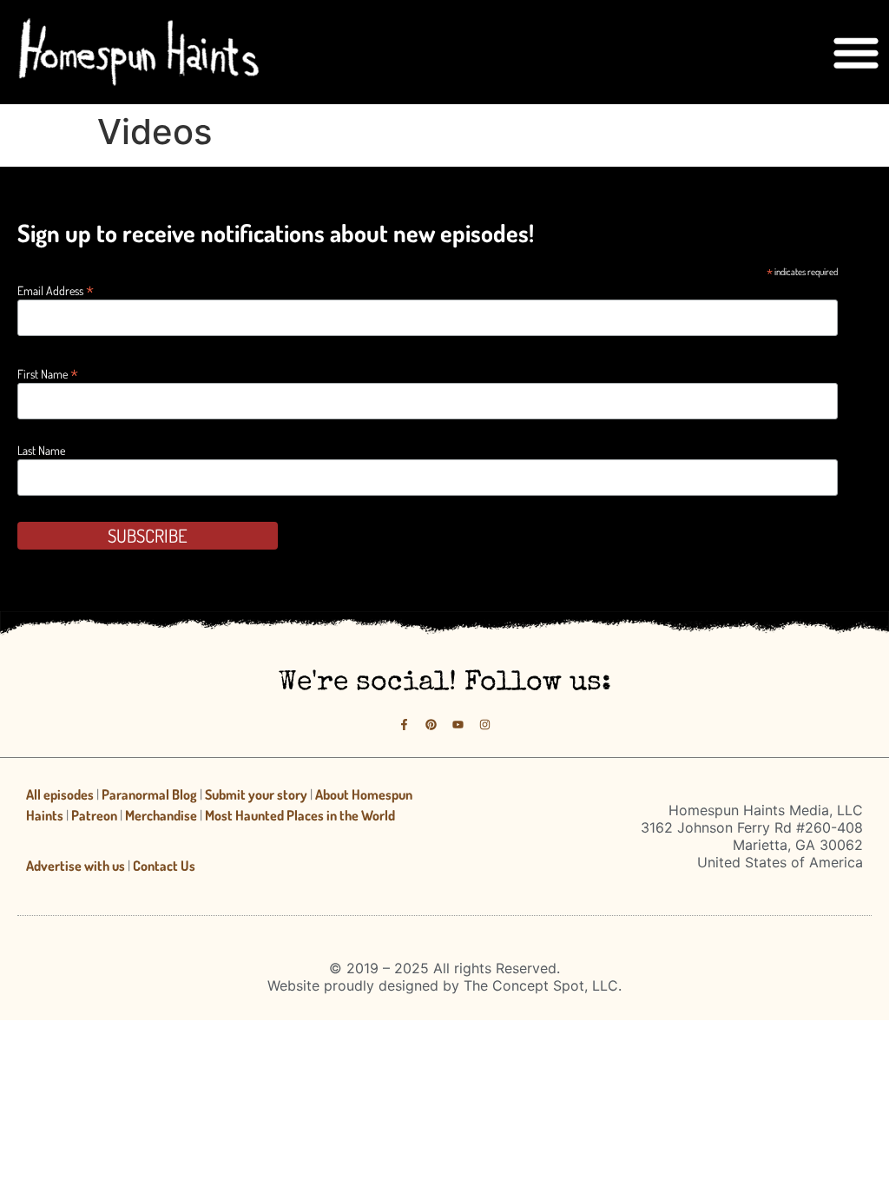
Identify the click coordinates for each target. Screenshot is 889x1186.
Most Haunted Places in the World (300, 815)
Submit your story (256, 794)
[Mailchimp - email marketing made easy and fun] (735, 551)
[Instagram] (485, 724)
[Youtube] (458, 724)
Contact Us (164, 865)
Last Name (41, 451)
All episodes (60, 794)
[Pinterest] (431, 724)
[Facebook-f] (404, 724)
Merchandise (161, 815)
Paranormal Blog (149, 794)
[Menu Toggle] (856, 52)
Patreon (94, 815)
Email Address (55, 288)
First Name (47, 372)
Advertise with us (75, 865)
